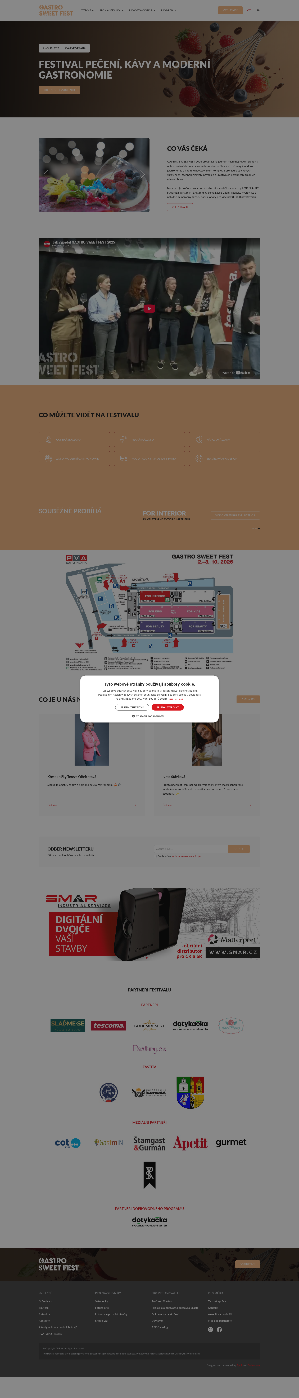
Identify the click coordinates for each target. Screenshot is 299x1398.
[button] (149, 716)
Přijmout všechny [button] (168, 707)
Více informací (176, 698)
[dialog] (149, 699)
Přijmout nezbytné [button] (132, 707)
